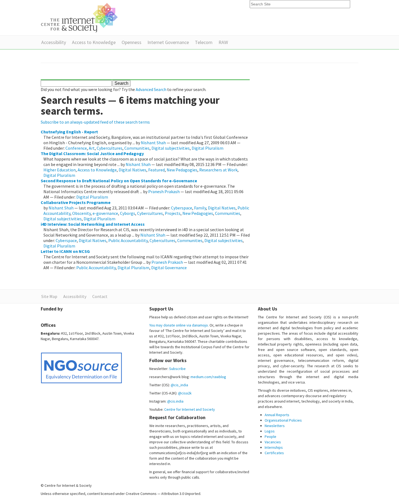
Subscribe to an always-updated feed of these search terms (95, 122)
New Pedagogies (182, 169)
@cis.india (175, 401)
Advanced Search (151, 89)
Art (92, 148)
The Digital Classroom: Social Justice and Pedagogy (92, 153)
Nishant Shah (153, 142)
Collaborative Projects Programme (75, 202)
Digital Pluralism (207, 148)
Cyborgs (127, 213)
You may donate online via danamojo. (179, 325)
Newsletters (275, 425)
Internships (274, 447)
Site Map (49, 296)
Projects (172, 213)
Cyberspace (181, 208)
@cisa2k (185, 393)
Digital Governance (169, 267)
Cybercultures (109, 148)
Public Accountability (128, 240)
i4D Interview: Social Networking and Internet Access (93, 224)
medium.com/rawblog (208, 376)
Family (200, 208)
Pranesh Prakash (164, 191)
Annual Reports (277, 414)
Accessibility (53, 42)
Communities (137, 148)
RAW (223, 42)
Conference (76, 148)
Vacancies (273, 442)
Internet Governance (168, 42)
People (270, 436)
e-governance (105, 213)
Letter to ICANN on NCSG (65, 251)
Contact (99, 296)
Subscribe (177, 368)
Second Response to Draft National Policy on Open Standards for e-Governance (119, 180)
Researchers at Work (218, 169)
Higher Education (59, 169)
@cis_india (179, 384)
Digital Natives (132, 169)
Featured (156, 169)
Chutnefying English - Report (69, 131)
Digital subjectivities (170, 148)
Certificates (274, 452)
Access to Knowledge (94, 42)
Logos (270, 431)
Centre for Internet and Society (189, 409)
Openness (131, 42)
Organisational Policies (283, 420)
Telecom (204, 42)
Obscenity (81, 213)
